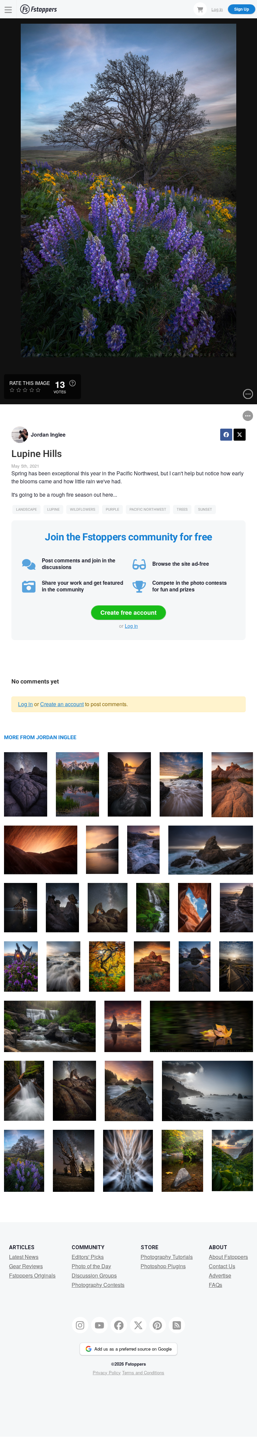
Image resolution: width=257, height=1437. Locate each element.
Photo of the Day (91, 1266)
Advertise (220, 1275)
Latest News (23, 1257)
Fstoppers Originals (32, 1275)
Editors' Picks (88, 1257)
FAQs (215, 1285)
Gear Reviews (26, 1266)
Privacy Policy (107, 1372)
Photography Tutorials (167, 1257)
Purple (112, 509)
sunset (205, 509)
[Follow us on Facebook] (118, 1325)
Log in (131, 625)
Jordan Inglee (48, 434)
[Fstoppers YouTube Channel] (99, 1325)
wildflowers (82, 509)
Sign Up (241, 9)
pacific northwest (148, 509)
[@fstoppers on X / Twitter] (138, 1325)
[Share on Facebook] (226, 435)
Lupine (53, 509)
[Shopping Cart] (200, 9)
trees (182, 509)
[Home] (38, 9)
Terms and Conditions (143, 1372)
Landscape (26, 509)
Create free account (128, 612)
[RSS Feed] (177, 1325)
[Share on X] (240, 435)
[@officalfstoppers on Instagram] (80, 1325)
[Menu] (8, 9)
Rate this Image (29, 383)
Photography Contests (98, 1285)
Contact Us (222, 1266)
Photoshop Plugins (163, 1266)
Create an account (62, 704)
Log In (217, 9)
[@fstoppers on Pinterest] (157, 1325)
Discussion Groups (94, 1275)
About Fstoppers (228, 1257)
